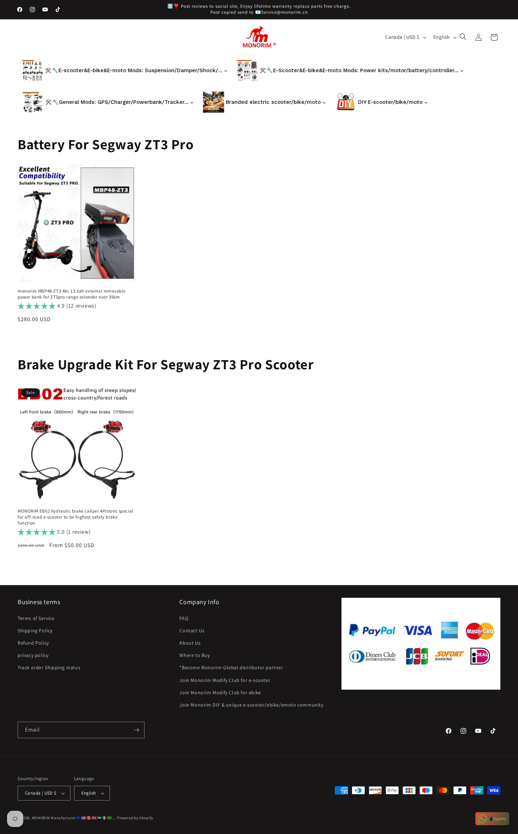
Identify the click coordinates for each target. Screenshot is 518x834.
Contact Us (191, 630)
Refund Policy (33, 643)
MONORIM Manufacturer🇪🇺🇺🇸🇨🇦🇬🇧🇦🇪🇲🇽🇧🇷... (74, 817)
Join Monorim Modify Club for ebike (220, 692)
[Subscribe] (136, 730)
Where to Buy (194, 655)
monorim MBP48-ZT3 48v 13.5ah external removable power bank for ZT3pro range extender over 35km (71, 294)
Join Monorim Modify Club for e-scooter (224, 680)
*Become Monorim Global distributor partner (231, 667)
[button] (464, 37)
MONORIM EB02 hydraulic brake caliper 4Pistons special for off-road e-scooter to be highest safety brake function (75, 517)
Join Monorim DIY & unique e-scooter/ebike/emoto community (251, 705)
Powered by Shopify (135, 817)
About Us (190, 643)
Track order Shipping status (49, 667)
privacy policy (33, 655)
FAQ (183, 618)
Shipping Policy (35, 630)
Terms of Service (36, 618)
